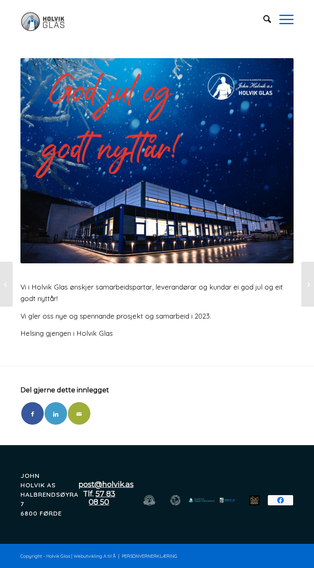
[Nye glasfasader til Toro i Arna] (6, 284)
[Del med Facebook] (32, 413)
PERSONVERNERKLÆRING (149, 556)
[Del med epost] (79, 413)
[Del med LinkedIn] (56, 413)
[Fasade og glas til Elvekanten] (307, 284)
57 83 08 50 (102, 498)
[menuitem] (263, 18)
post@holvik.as (106, 484)
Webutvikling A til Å (95, 556)
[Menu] (282, 18)
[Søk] (263, 18)
